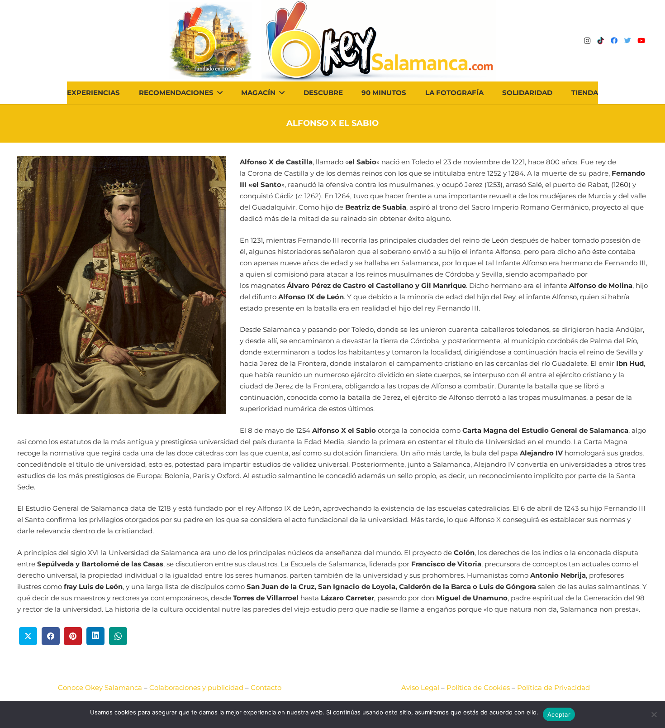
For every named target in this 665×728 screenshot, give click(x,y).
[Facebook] (614, 41)
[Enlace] (378, 40)
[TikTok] (601, 41)
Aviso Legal (420, 687)
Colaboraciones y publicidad (196, 687)
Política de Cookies (478, 687)
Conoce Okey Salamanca (100, 687)
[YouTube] (641, 41)
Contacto (266, 687)
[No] (653, 714)
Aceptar (558, 714)
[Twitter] (628, 41)
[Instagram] (587, 41)
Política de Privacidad (553, 687)
